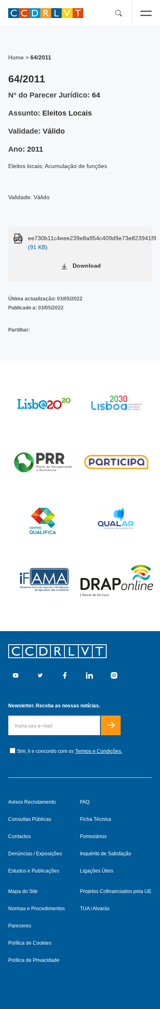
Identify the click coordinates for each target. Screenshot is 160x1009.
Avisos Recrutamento (32, 802)
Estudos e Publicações (33, 871)
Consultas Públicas (29, 819)
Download (87, 265)
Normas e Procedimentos (36, 908)
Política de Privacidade (33, 960)
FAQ (84, 802)
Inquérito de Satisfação (105, 854)
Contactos (19, 836)
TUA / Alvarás (95, 908)
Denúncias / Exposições (35, 854)
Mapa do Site (23, 891)
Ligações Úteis (96, 871)
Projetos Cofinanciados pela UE (115, 891)
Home (16, 57)
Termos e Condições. (98, 751)
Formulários (93, 836)
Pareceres (19, 926)
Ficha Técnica (95, 819)
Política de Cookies (29, 943)
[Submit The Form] (111, 725)
